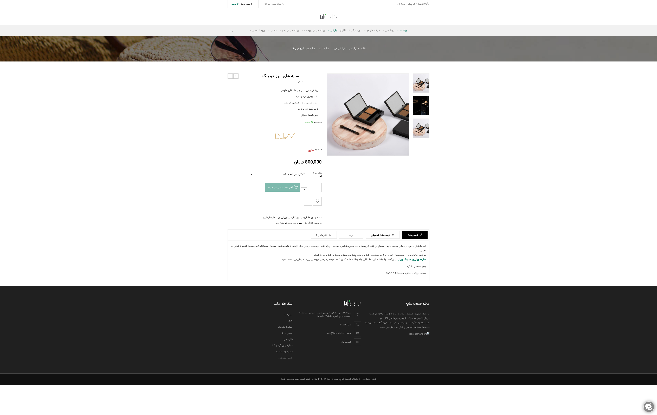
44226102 (421, 4)
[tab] (415, 235)
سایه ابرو (324, 49)
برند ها (276, 217)
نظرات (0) (322, 235)
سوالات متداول (285, 327)
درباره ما (289, 315)
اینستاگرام (346, 342)
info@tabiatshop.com (339, 333)
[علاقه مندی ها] (317, 201)
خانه (363, 49)
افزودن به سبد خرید (280, 187)
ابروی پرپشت (292, 223)
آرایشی (353, 49)
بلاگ (290, 321)
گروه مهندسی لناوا (290, 379)
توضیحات (413, 235)
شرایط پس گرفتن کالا (282, 345)
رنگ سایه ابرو (317, 174)
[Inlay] (285, 136)
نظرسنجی (288, 339)
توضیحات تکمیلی (381, 235)
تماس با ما (287, 333)
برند (351, 235)
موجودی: (318, 122)
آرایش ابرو (339, 49)
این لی (284, 217)
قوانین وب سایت (284, 352)
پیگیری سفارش (404, 4)
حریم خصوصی (286, 358)
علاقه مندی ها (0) (273, 4)
